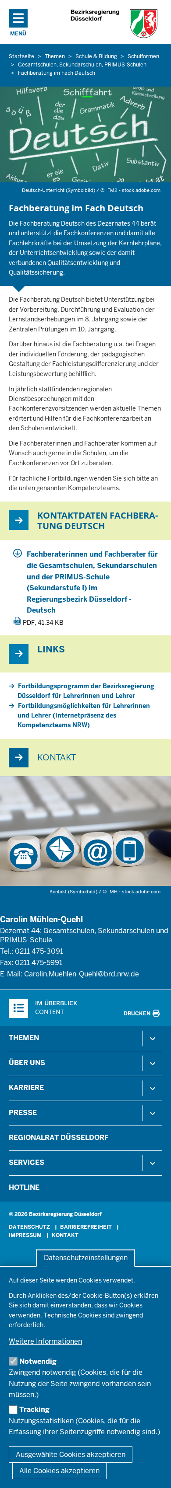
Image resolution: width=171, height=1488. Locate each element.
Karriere (26, 1087)
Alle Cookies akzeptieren (59, 1470)
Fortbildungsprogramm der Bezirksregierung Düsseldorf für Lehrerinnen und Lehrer (86, 691)
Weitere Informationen (45, 1341)
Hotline (24, 1187)
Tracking (34, 1409)
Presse (23, 1112)
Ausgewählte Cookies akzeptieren (70, 1454)
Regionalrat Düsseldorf (58, 1137)
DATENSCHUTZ (29, 1226)
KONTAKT (65, 1235)
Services (26, 1162)
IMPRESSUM (25, 1235)
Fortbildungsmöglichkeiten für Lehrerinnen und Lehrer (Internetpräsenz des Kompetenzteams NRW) (84, 715)
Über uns (27, 1062)
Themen (24, 1037)
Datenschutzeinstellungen (86, 1258)
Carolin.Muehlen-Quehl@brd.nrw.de (81, 974)
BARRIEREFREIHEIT (86, 1226)
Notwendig (38, 1361)
